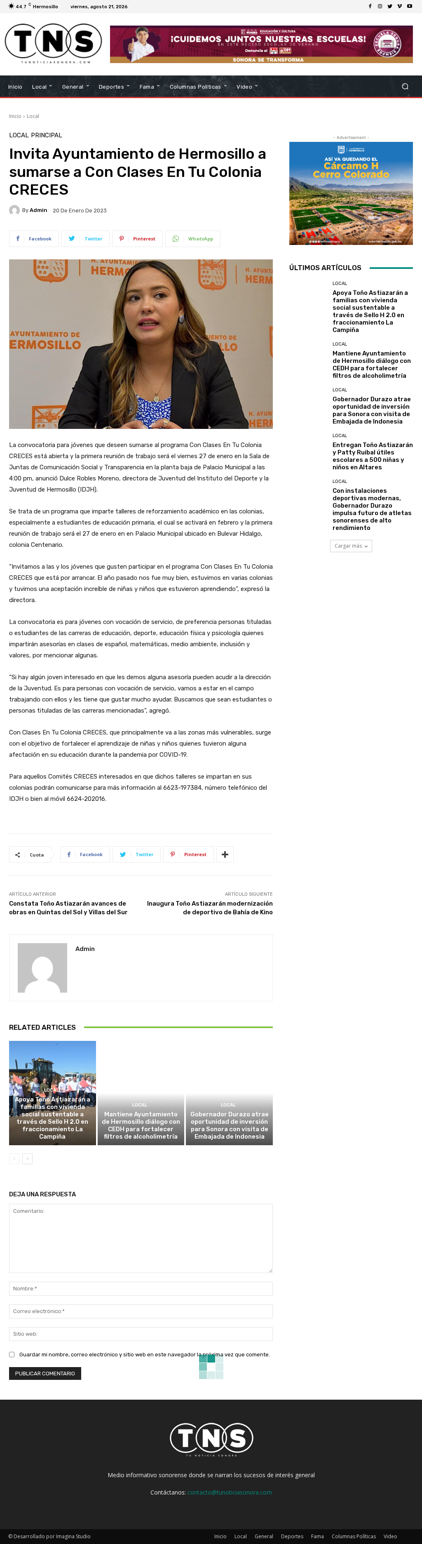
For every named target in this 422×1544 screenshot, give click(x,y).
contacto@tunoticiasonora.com (230, 1492)
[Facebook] (370, 7)
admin (38, 210)
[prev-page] (14, 1158)
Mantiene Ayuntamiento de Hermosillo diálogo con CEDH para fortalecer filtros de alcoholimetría (141, 1125)
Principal (46, 135)
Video (390, 1536)
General (264, 1536)
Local (33, 116)
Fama (317, 1536)
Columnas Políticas (354, 1536)
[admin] (15, 210)
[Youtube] (410, 7)
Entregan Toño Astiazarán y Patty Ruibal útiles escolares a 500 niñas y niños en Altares (373, 456)
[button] (405, 86)
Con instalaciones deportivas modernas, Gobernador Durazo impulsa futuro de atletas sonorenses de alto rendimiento (372, 509)
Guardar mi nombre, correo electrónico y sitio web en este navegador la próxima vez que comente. (144, 1354)
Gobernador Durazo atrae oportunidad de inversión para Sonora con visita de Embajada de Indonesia (229, 1125)
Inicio (15, 116)
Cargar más (348, 545)
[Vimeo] (400, 7)
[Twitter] (390, 7)
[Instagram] (380, 7)
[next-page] (27, 1158)
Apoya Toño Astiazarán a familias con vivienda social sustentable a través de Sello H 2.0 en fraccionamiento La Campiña (52, 1118)
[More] (225, 854)
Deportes (292, 1536)
